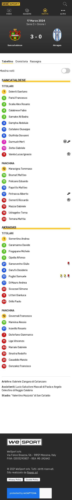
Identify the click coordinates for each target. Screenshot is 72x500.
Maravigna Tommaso (20, 168)
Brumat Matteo (17, 175)
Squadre (27, 14)
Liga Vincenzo (16, 341)
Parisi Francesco (18, 97)
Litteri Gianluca (17, 295)
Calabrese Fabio (18, 110)
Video (9, 14)
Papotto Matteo (18, 187)
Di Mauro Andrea (18, 282)
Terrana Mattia (17, 219)
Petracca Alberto (18, 193)
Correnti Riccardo (18, 200)
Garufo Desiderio (18, 270)
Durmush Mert (17, 141)
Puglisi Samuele (17, 276)
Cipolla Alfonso (17, 257)
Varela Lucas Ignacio (20, 154)
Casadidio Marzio (18, 359)
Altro (63, 14)
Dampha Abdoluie (18, 123)
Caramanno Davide (19, 245)
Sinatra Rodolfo (18, 353)
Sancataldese (15, 45)
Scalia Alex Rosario (19, 104)
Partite (45, 14)
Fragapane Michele (19, 251)
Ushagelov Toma (18, 212)
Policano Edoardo (18, 181)
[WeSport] (11, 4)
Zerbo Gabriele (17, 148)
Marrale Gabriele (18, 347)
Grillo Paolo (15, 301)
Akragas (57, 45)
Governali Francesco (20, 316)
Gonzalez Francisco (20, 366)
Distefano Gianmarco (21, 334)
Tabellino (7, 61)
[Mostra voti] (65, 70)
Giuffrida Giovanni (19, 135)
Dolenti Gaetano (18, 91)
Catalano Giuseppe (19, 129)
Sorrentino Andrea (19, 238)
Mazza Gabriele (17, 206)
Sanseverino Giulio (19, 263)
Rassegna (35, 61)
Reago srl (32, 472)
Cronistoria (21, 61)
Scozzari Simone (18, 289)
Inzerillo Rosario (17, 328)
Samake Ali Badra (18, 116)
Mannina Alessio (17, 322)
